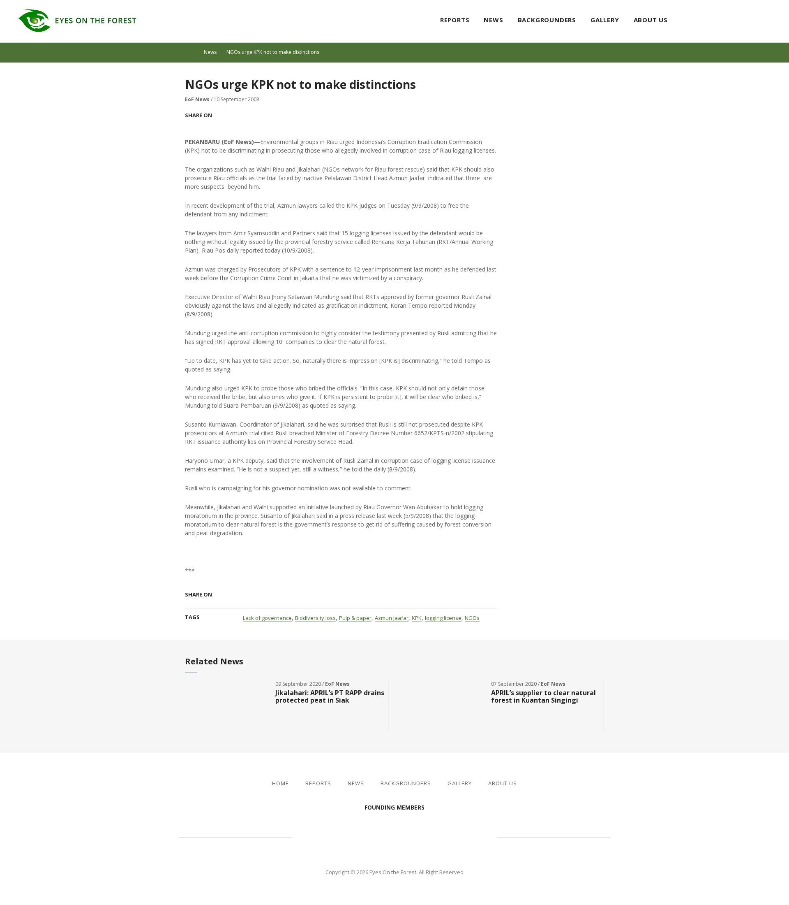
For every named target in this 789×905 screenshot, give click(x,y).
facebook (743, 20)
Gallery (605, 20)
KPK (417, 618)
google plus (253, 115)
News (493, 20)
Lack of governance (267, 618)
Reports (455, 20)
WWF (464, 835)
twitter (758, 20)
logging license (443, 618)
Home (280, 783)
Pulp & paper (355, 618)
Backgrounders (547, 20)
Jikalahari (337, 835)
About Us (651, 20)
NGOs (472, 618)
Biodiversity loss (315, 618)
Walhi (406, 835)
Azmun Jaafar (391, 618)
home (192, 52)
